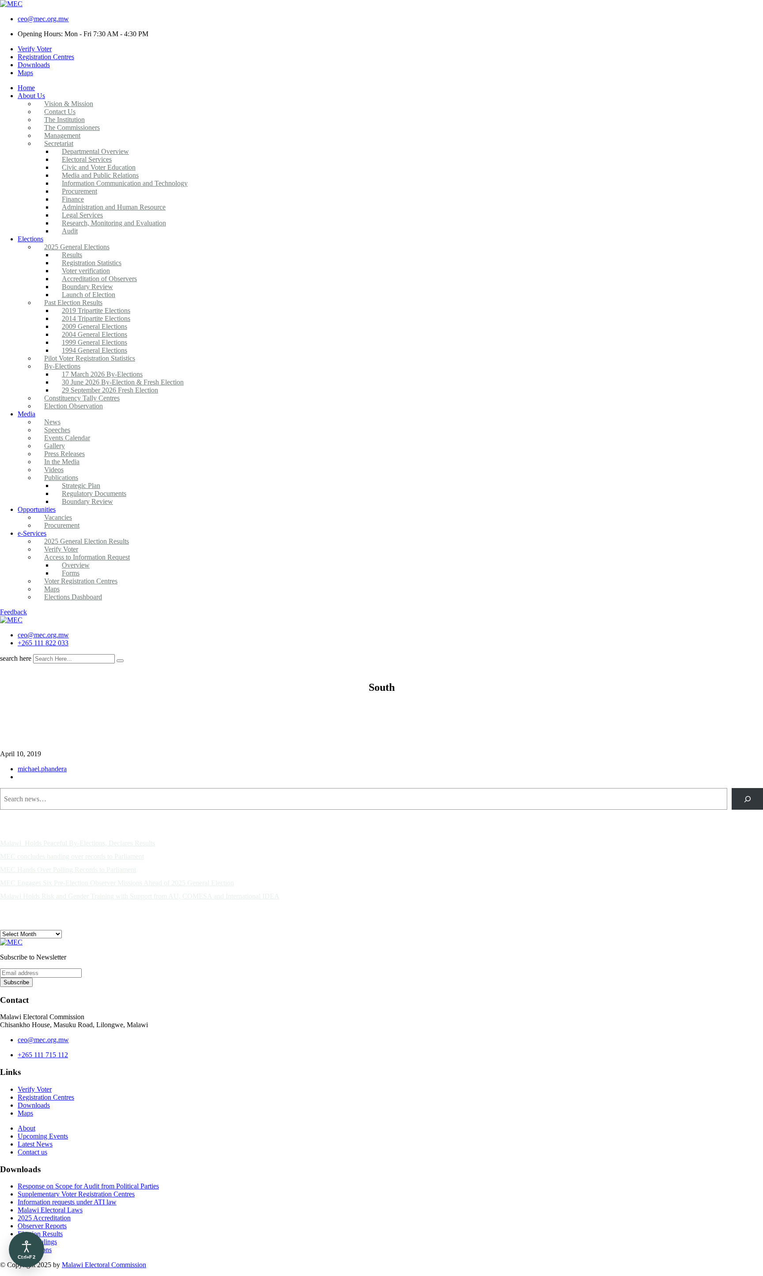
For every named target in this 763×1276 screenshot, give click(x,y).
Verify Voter (35, 49)
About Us (31, 95)
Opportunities (37, 509)
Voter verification (86, 270)
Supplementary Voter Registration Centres (76, 1194)
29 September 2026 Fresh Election (110, 390)
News (52, 422)
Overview (76, 565)
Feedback (13, 612)
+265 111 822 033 (43, 643)
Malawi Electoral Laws (50, 1210)
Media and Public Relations (100, 175)
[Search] (747, 799)
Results (72, 255)
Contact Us (60, 111)
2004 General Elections (94, 334)
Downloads (34, 65)
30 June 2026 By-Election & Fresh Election (123, 382)
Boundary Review (87, 286)
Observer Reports (42, 1226)
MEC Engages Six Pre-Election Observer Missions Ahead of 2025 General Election (117, 883)
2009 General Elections (94, 326)
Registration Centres (46, 57)
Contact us (32, 1152)
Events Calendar (67, 438)
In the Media (61, 461)
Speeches (57, 430)
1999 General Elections (94, 342)
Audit (70, 231)
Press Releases (64, 453)
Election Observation (73, 406)
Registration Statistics (91, 263)
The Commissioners (72, 127)
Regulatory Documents (94, 493)
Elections (30, 239)
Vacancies (58, 517)
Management (62, 135)
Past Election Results (73, 302)
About (26, 1128)
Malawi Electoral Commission (104, 1264)
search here (15, 658)
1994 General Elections (94, 350)
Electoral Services (87, 159)
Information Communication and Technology (125, 183)
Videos (54, 469)
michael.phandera (42, 769)
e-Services (32, 533)
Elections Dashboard (73, 597)
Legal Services (82, 215)
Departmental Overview (95, 151)
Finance (73, 199)
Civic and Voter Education (99, 167)
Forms (70, 573)
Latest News (35, 1144)
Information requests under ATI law (67, 1202)
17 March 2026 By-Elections (102, 374)
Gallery (54, 445)
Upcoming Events (43, 1136)
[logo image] (11, 620)
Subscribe (16, 982)
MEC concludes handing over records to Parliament (72, 856)
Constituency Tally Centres (82, 398)
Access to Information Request (87, 557)
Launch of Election (88, 294)
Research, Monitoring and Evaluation (114, 223)
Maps (25, 72)
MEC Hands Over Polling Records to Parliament (68, 869)
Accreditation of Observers (99, 278)
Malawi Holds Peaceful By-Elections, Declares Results (77, 843)
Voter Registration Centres (80, 581)
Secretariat (58, 143)
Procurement (79, 191)
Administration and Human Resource (114, 207)
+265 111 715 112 (43, 1055)
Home (26, 87)
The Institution (64, 119)
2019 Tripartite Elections (96, 310)
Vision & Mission (68, 103)
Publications (61, 477)
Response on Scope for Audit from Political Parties (88, 1186)
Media (26, 414)
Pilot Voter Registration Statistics (89, 358)
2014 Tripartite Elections (96, 318)
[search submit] (120, 660)
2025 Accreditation (44, 1218)
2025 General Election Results (86, 541)
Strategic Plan (81, 485)
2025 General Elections (77, 247)
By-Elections (62, 366)
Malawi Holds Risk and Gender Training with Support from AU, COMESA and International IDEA (140, 896)
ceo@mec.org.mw (43, 19)
